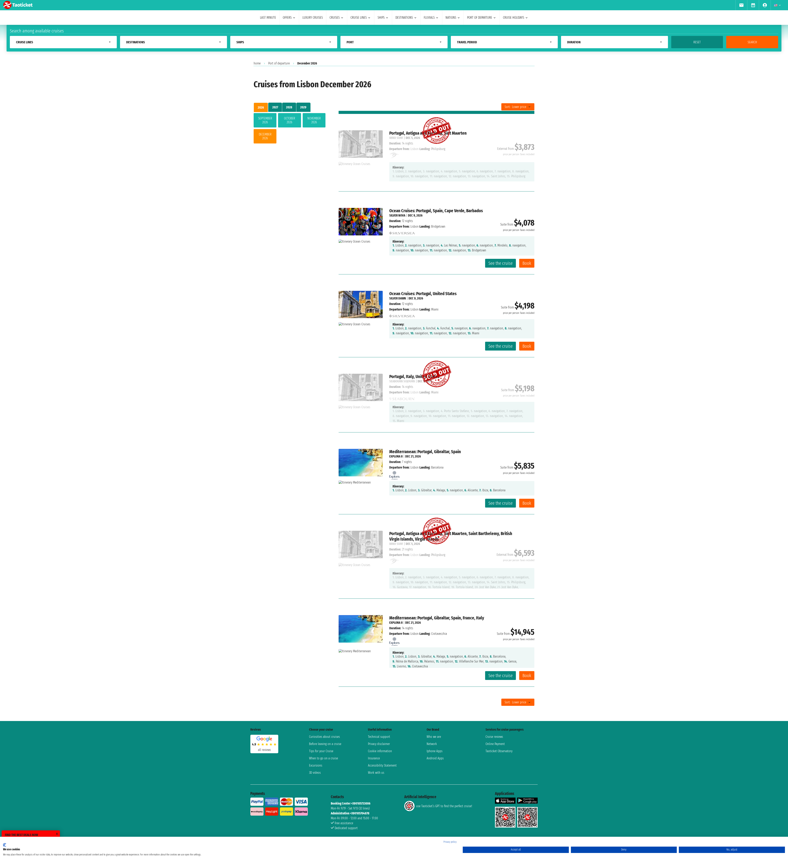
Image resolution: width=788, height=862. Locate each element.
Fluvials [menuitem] (429, 17)
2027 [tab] (275, 107)
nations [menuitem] (451, 17)
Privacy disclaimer (379, 744)
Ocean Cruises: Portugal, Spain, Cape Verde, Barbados (436, 210)
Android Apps (435, 758)
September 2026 (265, 120)
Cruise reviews (494, 737)
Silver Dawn (397, 298)
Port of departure (279, 63)
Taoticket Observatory (499, 751)
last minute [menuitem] (268, 17)
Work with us (376, 773)
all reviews (264, 750)
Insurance (374, 758)
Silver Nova (397, 215)
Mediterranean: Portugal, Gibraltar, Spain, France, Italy (436, 618)
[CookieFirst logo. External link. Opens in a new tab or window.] (4, 845)
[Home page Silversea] (402, 232)
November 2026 (314, 120)
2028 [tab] (289, 107)
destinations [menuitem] (404, 17)
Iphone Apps (434, 751)
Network (432, 744)
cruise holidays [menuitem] (513, 17)
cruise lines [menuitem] (358, 17)
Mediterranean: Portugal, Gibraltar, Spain (425, 451)
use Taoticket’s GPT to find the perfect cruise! (444, 806)
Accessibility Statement (382, 765)
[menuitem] (741, 5)
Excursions (315, 765)
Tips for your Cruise (321, 751)
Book (526, 263)
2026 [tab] (261, 107)
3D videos (315, 773)
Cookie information (380, 751)
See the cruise (500, 263)
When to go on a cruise (323, 758)
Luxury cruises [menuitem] (312, 17)
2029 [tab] (303, 107)
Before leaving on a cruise (325, 744)
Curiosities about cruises (324, 737)
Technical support (379, 737)
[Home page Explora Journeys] (394, 474)
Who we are (434, 737)
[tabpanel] (289, 129)
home (257, 63)
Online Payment (495, 744)
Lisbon (414, 226)
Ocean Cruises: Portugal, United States (423, 293)
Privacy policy (450, 841)
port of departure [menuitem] (479, 17)
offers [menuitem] (287, 17)
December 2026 (265, 136)
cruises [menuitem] (335, 17)
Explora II (396, 456)
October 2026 (289, 120)
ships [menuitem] (381, 17)
